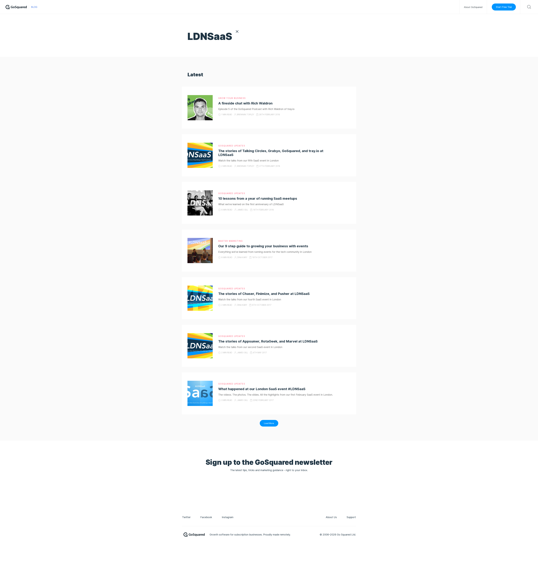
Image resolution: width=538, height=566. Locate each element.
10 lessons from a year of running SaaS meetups (257, 198)
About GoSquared (473, 7)
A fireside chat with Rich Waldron (245, 103)
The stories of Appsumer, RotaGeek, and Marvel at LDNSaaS (268, 341)
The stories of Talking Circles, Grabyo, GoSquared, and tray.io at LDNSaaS (270, 153)
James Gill (242, 210)
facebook (206, 517)
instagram (227, 517)
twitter (186, 517)
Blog (34, 7)
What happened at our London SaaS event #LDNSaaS (261, 389)
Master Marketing (230, 241)
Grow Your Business (232, 98)
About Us (331, 517)
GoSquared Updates (231, 146)
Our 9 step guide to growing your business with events (263, 246)
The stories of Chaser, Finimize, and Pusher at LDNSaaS (264, 294)
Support (351, 517)
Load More (269, 423)
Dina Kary (242, 257)
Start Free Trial (504, 7)
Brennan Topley (245, 114)
